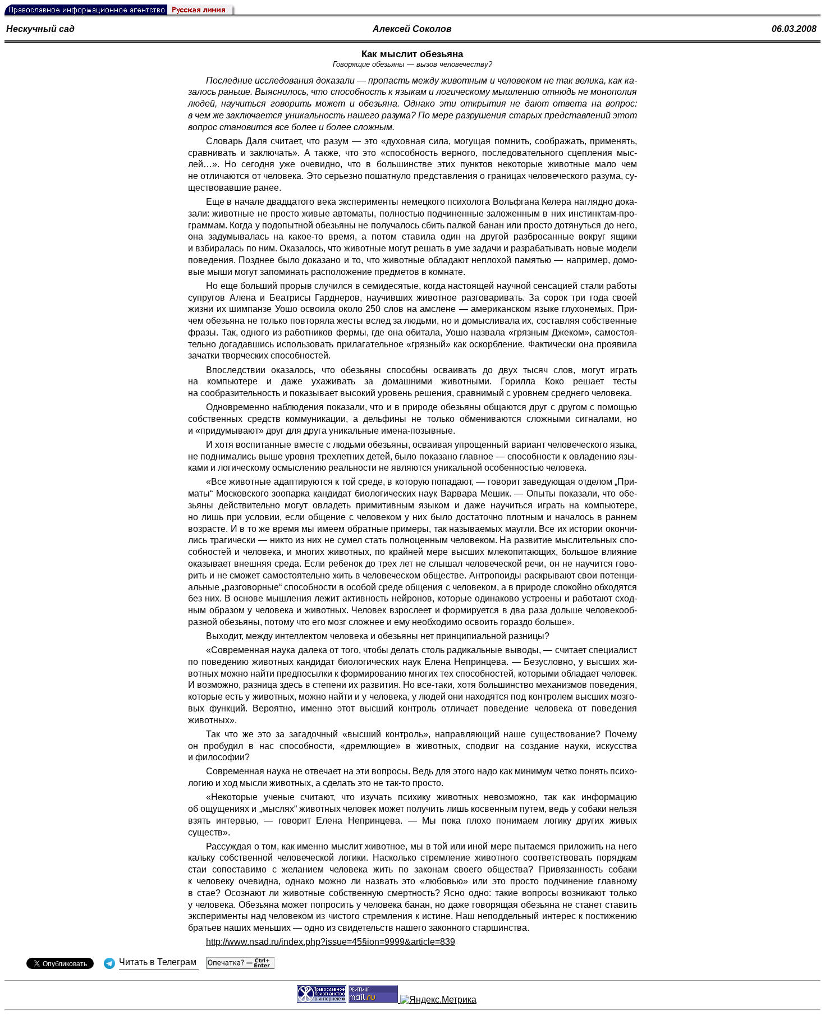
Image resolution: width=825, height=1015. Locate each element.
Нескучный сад (40, 29)
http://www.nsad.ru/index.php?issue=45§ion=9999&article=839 (330, 942)
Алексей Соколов (412, 29)
